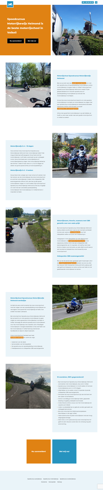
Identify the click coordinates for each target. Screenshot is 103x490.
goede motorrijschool (79, 83)
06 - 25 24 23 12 (88, 2)
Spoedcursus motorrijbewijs (50, 478)
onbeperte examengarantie (67, 263)
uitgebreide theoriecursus (77, 241)
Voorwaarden (52, 482)
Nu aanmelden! (39, 451)
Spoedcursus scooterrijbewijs (68, 478)
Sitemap (59, 482)
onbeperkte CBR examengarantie (68, 108)
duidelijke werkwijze (17, 337)
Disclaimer (44, 482)
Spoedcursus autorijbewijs (34, 478)
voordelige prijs (75, 232)
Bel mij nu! (64, 451)
